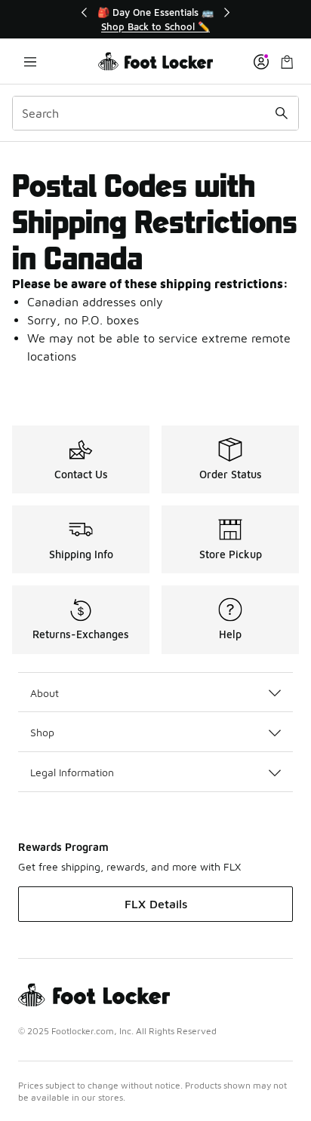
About (44, 692)
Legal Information (72, 772)
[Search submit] (281, 113)
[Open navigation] (30, 61)
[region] (155, 19)
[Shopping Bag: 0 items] (287, 61)
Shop (42, 732)
